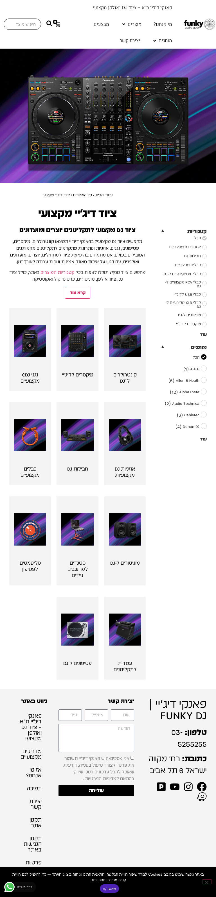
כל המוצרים (82, 194)
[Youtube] (175, 787)
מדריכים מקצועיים (31, 754)
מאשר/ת (109, 888)
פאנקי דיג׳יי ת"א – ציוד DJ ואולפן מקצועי (31, 727)
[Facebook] (202, 787)
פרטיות (33, 862)
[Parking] (161, 787)
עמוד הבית (103, 194)
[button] (131, 24)
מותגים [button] (198, 347)
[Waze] (202, 796)
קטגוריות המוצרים (57, 272)
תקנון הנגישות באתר (32, 844)
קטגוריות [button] (196, 231)
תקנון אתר (36, 822)
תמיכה (34, 788)
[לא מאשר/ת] (207, 881)
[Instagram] (188, 787)
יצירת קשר (35, 804)
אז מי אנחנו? (34, 772)
